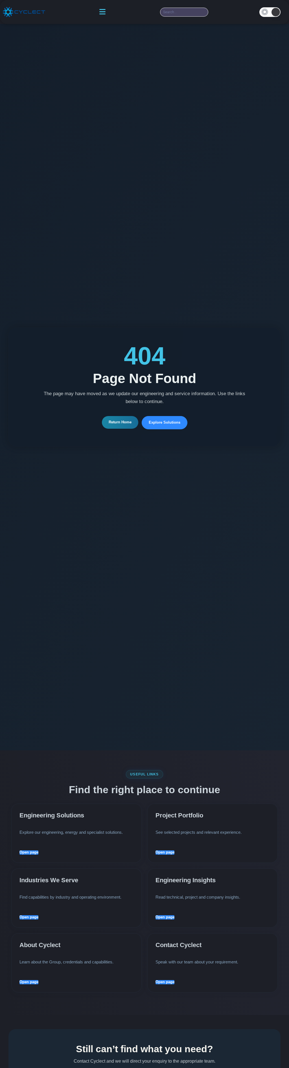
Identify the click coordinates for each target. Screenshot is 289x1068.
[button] (270, 12)
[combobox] (184, 12)
